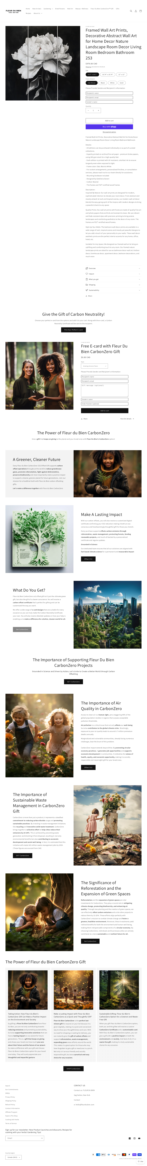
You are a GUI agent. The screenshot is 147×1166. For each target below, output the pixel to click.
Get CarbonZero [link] (22, 629)
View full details (126, 419)
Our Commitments (11, 1089)
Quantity (88, 106)
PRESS (7, 1093)
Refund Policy (10, 1105)
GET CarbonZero (73, 682)
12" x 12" (121, 74)
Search (7, 1086)
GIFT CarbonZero (22, 855)
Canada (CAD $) (12, 1157)
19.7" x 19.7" (92, 74)
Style (82, 362)
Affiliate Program (11, 1112)
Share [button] (90, 296)
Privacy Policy (10, 1097)
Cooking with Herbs (12, 1120)
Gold (121, 83)
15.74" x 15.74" (107, 74)
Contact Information (12, 1108)
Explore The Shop (11, 1116)
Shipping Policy (10, 1101)
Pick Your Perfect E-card (73, 330)
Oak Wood (91, 83)
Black (103, 83)
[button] (48, 8)
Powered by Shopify (136, 1158)
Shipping (88, 67)
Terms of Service (11, 1123)
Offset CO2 (88, 559)
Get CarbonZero (90, 941)
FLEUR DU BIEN (127, 1158)
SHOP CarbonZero (73, 1069)
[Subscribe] (41, 1138)
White (112, 83)
